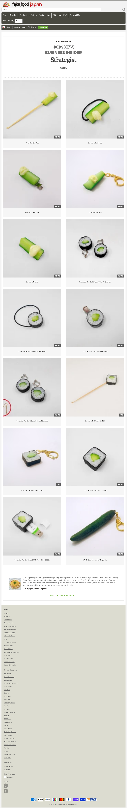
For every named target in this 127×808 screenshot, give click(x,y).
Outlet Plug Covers (10, 732)
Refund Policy (8, 649)
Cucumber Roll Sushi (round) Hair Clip (95, 351)
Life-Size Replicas (9, 712)
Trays (6, 751)
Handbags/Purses (9, 702)
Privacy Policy (8, 658)
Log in (9, 27)
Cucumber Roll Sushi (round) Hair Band (32, 351)
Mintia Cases (8, 722)
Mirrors (6, 725)
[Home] (63, 5)
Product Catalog (10, 15)
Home (6, 613)
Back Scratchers (9, 677)
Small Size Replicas (10, 741)
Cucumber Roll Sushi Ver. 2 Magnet (95, 490)
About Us (7, 616)
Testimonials (44, 15)
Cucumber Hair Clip (32, 212)
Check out (43, 27)
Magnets (6, 715)
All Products (7, 673)
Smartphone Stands (10, 745)
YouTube (6, 785)
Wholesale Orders (9, 636)
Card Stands (8, 686)
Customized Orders (28, 15)
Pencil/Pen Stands (9, 738)
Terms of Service (9, 662)
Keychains (7, 709)
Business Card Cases (10, 683)
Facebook (6, 791)
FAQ (65, 15)
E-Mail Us (7, 769)
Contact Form (8, 766)
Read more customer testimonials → (63, 595)
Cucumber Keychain (95, 212)
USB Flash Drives (9, 754)
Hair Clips (7, 699)
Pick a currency (9, 21)
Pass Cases (8, 735)
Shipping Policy (8, 645)
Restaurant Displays (10, 629)
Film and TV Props (9, 632)
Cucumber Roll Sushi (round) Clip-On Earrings (95, 282)
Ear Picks (7, 690)
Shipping (57, 15)
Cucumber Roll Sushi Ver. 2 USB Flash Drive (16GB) (32, 560)
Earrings (6, 693)
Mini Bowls (7, 719)
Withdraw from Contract (11, 652)
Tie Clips (6, 748)
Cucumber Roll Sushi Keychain (32, 490)
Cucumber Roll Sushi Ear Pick (95, 421)
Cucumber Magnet (32, 282)
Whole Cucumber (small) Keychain (95, 560)
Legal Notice (8, 655)
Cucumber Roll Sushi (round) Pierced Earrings (32, 421)
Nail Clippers (8, 728)
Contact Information (10, 665)
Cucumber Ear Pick (32, 143)
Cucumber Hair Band (95, 143)
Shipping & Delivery (10, 642)
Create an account (20, 27)
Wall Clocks (7, 757)
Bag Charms (8, 680)
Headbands (7, 706)
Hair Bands (7, 696)
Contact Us (75, 15)
